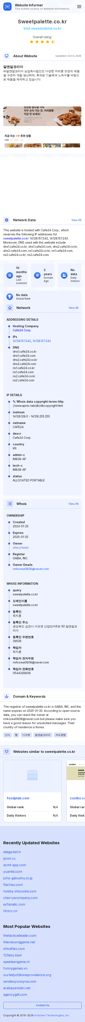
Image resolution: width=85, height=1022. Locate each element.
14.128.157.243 (42, 341)
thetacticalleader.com (19, 935)
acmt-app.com (14, 865)
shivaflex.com (14, 949)
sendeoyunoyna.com (19, 981)
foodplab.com (18, 798)
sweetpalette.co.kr (15, 238)
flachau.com (13, 885)
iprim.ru (9, 858)
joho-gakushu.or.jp (18, 878)
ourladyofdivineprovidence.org (27, 975)
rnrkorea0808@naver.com (31, 569)
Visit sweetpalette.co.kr (42, 28)
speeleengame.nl (16, 962)
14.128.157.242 (22, 341)
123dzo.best (12, 955)
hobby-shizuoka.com (19, 891)
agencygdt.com (15, 994)
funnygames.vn (15, 968)
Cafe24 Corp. (22, 330)
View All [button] (76, 220)
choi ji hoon (20, 547)
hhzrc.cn (10, 911)
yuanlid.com (12, 871)
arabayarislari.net (16, 988)
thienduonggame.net (19, 942)
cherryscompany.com (20, 898)
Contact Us (42, 1005)
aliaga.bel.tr (12, 852)
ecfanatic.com (14, 904)
